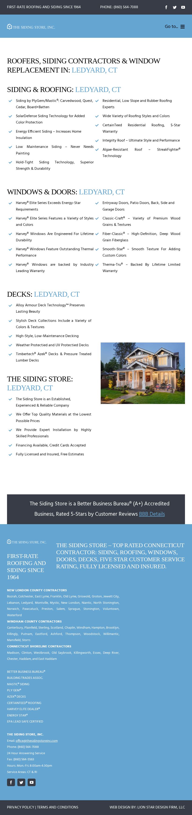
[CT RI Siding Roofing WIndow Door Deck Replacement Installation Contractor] (31, 26)
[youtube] (183, 7)
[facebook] (166, 7)
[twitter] (175, 7)
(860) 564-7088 (126, 7)
